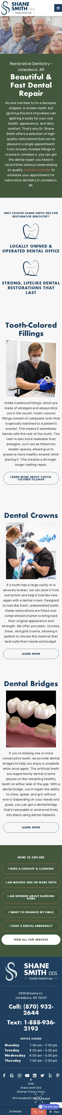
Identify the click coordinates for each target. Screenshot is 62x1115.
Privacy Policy (37, 1091)
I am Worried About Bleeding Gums (31, 897)
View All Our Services (31, 939)
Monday (12, 1045)
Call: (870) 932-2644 (31, 1009)
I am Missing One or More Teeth (31, 882)
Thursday (13, 1060)
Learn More (31, 653)
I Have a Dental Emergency (31, 926)
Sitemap (22, 1091)
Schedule (15, 1111)
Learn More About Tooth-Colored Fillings (31, 478)
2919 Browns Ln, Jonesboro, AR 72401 (31, 995)
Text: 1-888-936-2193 (31, 1025)
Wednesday (15, 1055)
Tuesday (12, 1050)
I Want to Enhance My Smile (30, 912)
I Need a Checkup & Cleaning (31, 868)
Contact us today (37, 170)
